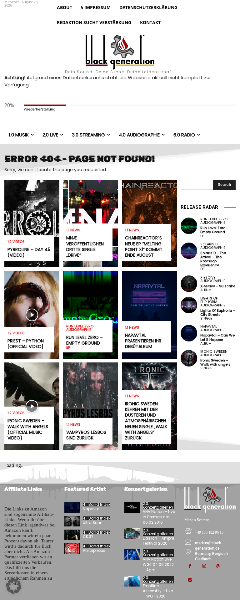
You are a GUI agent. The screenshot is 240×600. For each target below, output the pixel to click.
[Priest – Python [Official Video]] (31, 315)
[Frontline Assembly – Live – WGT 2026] (132, 581)
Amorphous (94, 550)
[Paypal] (217, 566)
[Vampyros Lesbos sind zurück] (90, 406)
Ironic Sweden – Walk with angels (215, 362)
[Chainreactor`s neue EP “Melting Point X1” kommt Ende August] (149, 223)
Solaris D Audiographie (212, 246)
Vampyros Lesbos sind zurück (86, 435)
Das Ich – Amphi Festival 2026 (158, 541)
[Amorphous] (72, 548)
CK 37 (88, 536)
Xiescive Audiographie (212, 279)
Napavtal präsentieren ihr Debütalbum (143, 341)
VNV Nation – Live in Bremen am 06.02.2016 (159, 517)
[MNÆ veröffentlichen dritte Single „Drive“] (90, 223)
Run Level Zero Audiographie (79, 328)
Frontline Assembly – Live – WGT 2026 (158, 591)
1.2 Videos (16, 242)
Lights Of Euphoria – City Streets (217, 312)
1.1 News (73, 230)
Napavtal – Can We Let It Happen (217, 337)
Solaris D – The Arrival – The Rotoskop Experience (213, 259)
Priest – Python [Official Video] (26, 344)
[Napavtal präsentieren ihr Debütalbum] (149, 315)
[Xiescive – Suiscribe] (189, 283)
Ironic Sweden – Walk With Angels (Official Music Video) (28, 429)
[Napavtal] (72, 507)
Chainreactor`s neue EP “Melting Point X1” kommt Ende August (143, 246)
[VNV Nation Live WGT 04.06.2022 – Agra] (132, 554)
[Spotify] (189, 580)
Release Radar (199, 207)
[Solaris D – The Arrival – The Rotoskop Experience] (189, 251)
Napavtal (92, 508)
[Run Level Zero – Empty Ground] (90, 315)
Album (206, 290)
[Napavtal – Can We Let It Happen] (189, 333)
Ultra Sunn (92, 522)
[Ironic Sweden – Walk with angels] (189, 358)
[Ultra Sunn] (72, 521)
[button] (14, 586)
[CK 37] (72, 535)
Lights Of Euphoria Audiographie (212, 302)
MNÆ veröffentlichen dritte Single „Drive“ (85, 246)
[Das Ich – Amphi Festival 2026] (132, 533)
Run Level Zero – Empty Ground (84, 340)
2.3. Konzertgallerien (158, 505)
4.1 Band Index (96, 504)
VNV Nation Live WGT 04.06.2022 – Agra (158, 564)
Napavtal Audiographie (212, 328)
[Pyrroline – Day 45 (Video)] (31, 223)
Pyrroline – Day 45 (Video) (29, 252)
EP (68, 347)
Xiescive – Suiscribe (217, 286)
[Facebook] (189, 566)
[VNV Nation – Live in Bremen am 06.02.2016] (132, 507)
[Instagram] (203, 566)
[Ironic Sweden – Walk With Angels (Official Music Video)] (31, 406)
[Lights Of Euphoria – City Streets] (189, 305)
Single (206, 318)
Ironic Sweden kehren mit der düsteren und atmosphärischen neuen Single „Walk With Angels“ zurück (146, 421)
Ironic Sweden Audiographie (214, 353)
